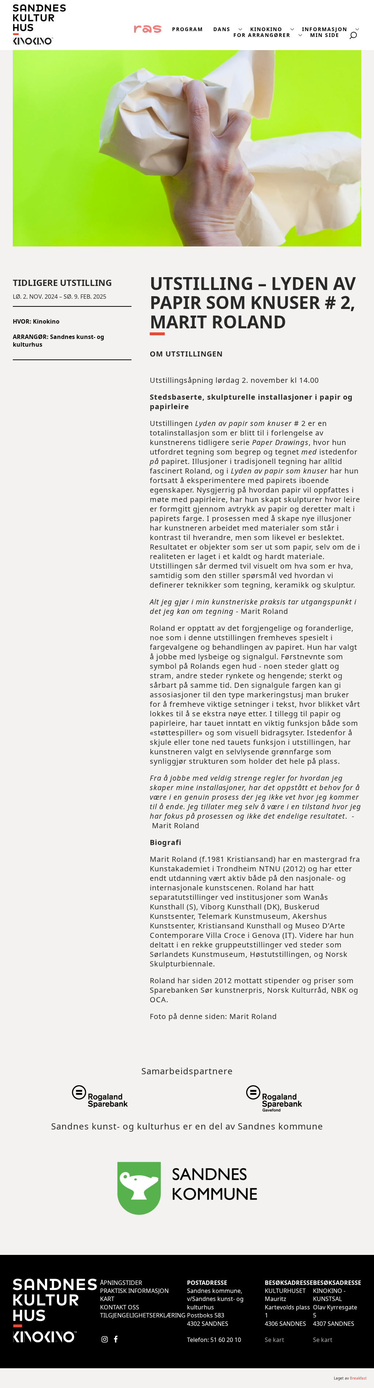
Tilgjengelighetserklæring (143, 1315)
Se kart (274, 1340)
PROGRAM (187, 29)
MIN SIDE (324, 35)
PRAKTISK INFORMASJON (134, 1291)
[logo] (39, 42)
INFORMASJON (324, 29)
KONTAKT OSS (119, 1307)
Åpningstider (121, 1283)
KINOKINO (266, 29)
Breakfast (358, 1378)
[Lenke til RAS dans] (148, 28)
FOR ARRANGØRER (261, 35)
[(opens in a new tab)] (99, 1104)
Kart (107, 1299)
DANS (221, 29)
